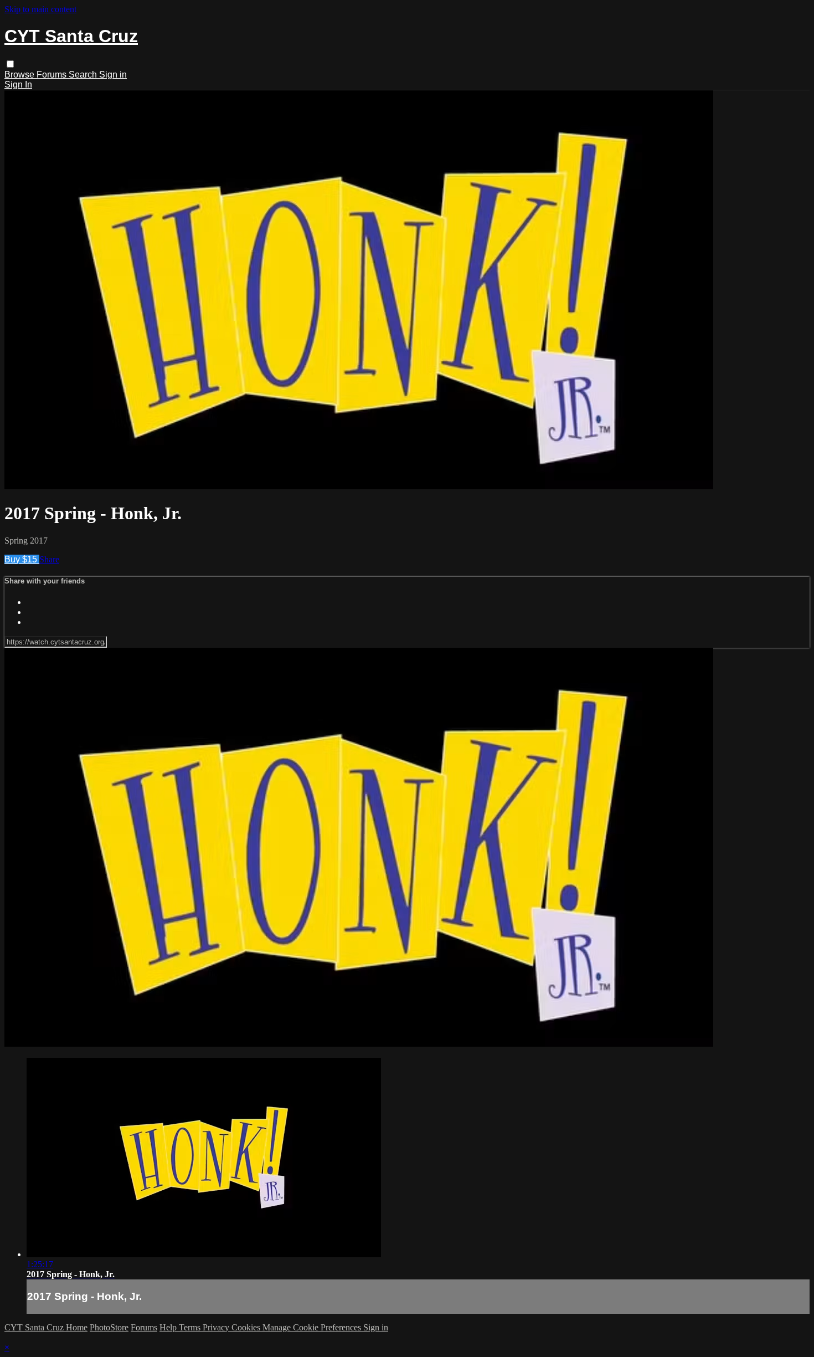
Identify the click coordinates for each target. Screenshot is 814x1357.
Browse (20, 74)
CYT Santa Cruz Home (45, 1327)
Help (169, 1327)
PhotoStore (109, 1327)
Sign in (113, 74)
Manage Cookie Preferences (312, 1327)
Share (49, 559)
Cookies (246, 1327)
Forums (53, 74)
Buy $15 (21, 559)
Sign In (18, 84)
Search (84, 74)
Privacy (217, 1327)
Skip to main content (40, 9)
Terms (191, 1327)
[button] (10, 64)
